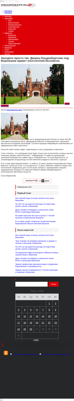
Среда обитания (14, 43)
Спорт (7, 50)
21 (43, 322)
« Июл (36, 340)
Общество (8, 33)
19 (31, 322)
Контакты (8, 11)
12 (31, 316)
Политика (8, 16)
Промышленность (15, 25)
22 (49, 322)
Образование (13, 39)
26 (31, 329)
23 (55, 322)
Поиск (19, 279)
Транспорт (12, 29)
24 (18, 329)
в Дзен (44, 181)
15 (49, 316)
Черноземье (9, 52)
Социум (11, 41)
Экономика (9, 18)
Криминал (8, 48)
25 (24, 329)
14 (43, 316)
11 (25, 316)
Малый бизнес (13, 23)
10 (18, 316)
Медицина (12, 35)
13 (37, 316)
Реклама (8, 13)
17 (18, 322)
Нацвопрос (12, 37)
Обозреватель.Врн (14, 110)
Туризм (10, 31)
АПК (9, 20)
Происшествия (10, 45)
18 (24, 322)
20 (37, 322)
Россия (7, 54)
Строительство (13, 27)
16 (55, 316)
